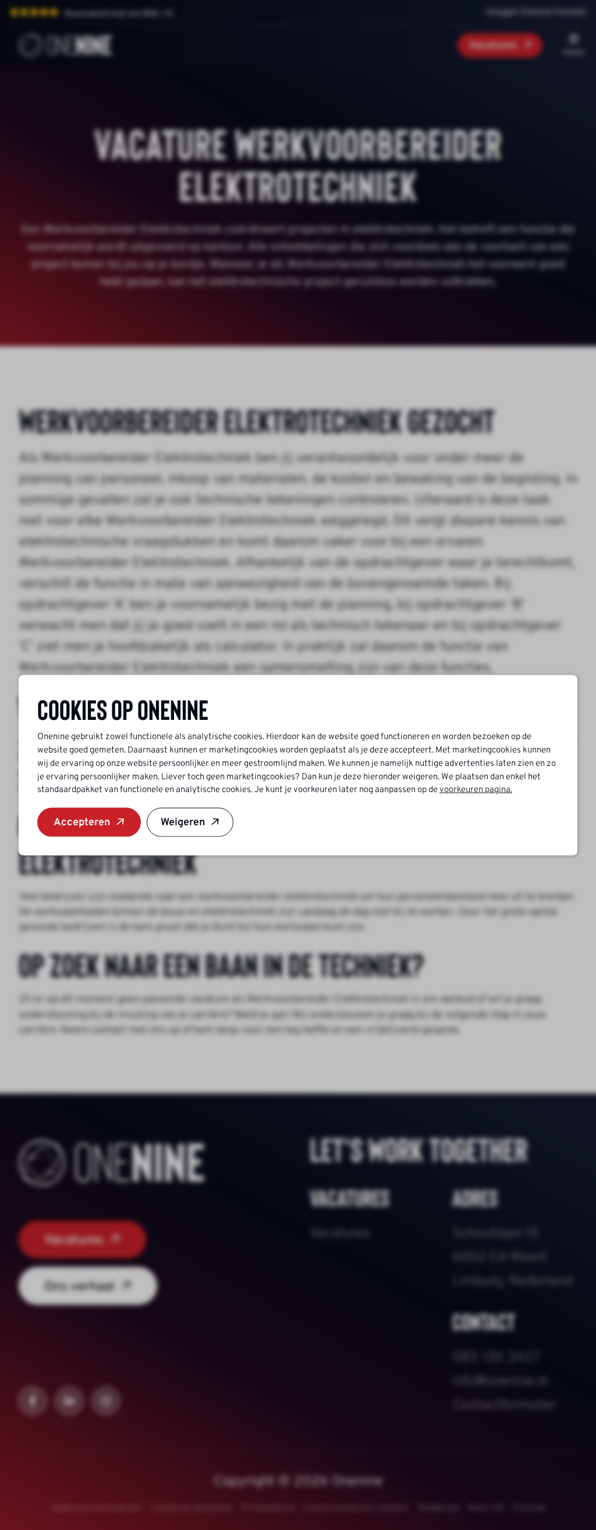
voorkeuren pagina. (475, 789)
